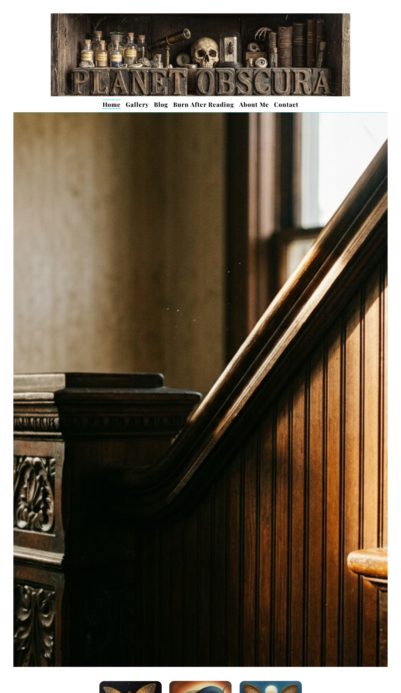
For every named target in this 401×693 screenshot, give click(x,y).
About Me (254, 104)
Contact (286, 104)
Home (112, 104)
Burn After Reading (203, 104)
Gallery (137, 104)
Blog (161, 104)
